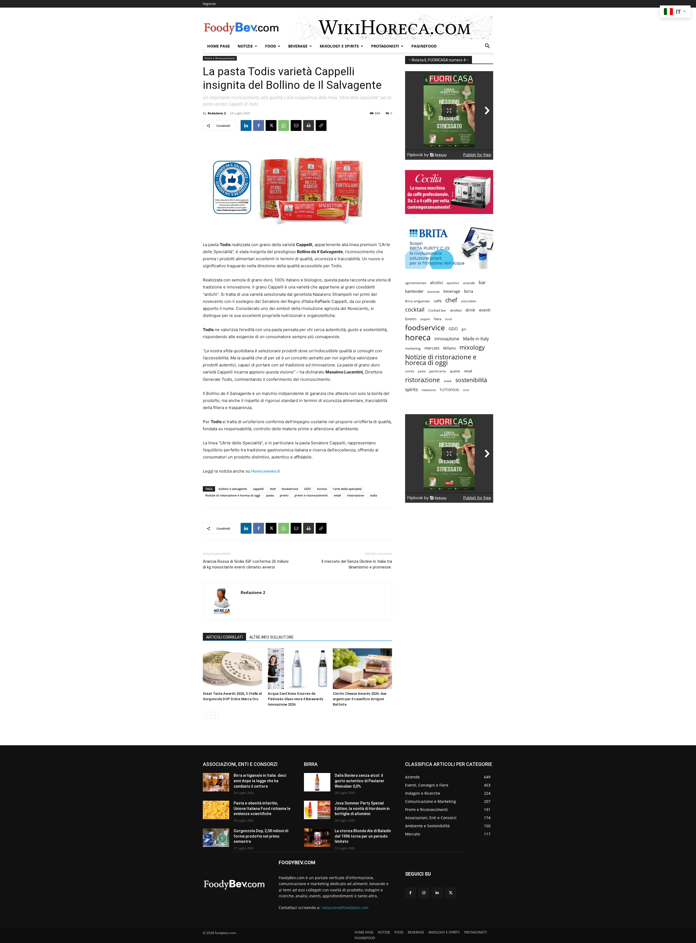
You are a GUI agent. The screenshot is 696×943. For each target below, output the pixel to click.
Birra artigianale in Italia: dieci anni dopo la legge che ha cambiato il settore (260, 780)
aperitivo (453, 283)
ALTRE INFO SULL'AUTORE (271, 637)
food (448, 319)
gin (464, 329)
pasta (270, 495)
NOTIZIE (245, 46)
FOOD (270, 46)
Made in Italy (476, 339)
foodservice (290, 489)
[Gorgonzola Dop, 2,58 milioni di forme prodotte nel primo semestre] (216, 837)
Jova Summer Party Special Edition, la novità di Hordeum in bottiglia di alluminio (362, 808)
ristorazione (355, 495)
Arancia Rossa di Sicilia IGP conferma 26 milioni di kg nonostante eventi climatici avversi (245, 564)
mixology (472, 347)
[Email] (296, 125)
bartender (414, 291)
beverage (451, 291)
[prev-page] (206, 715)
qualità (455, 371)
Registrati (209, 4)
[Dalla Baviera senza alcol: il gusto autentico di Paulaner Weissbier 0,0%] (317, 782)
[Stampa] (308, 125)
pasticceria (437, 371)
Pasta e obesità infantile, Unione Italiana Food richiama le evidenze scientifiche (262, 808)
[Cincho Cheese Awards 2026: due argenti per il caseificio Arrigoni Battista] (362, 668)
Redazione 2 (217, 113)
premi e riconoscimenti (311, 495)
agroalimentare (415, 283)
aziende (469, 283)
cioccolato (468, 301)
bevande (433, 292)
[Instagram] (423, 893)
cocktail (414, 309)
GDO (307, 489)
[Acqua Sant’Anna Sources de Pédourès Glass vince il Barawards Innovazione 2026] (297, 668)
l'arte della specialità (347, 489)
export (425, 319)
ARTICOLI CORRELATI (224, 637)
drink (470, 310)
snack (448, 381)
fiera (437, 319)
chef (273, 489)
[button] (487, 46)
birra (468, 291)
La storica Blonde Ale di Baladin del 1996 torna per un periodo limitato (363, 836)
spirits (411, 389)
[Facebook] (258, 125)
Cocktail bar (437, 310)
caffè (438, 300)
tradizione (429, 390)
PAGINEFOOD (424, 46)
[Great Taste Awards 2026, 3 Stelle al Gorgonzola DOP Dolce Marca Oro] (232, 668)
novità (409, 371)
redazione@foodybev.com (344, 907)
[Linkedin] (246, 125)
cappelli (258, 489)
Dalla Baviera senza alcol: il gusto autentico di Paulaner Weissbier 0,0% (359, 780)
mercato (431, 348)
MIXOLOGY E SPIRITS (339, 46)
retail (337, 495)
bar (482, 282)
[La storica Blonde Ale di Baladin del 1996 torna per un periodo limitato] (317, 837)
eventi (484, 310)
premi (284, 495)
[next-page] (215, 715)
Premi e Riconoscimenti (219, 58)
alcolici (436, 282)
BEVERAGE (297, 46)
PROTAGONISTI (385, 46)
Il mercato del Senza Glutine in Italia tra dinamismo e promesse (356, 564)
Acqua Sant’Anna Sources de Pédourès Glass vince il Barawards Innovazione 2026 (295, 698)
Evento (411, 318)
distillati (456, 310)
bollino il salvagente (233, 489)
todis (373, 495)
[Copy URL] (321, 125)
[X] (271, 125)
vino (466, 390)
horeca (322, 489)
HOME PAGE (218, 46)
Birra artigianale (417, 301)
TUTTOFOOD (449, 390)
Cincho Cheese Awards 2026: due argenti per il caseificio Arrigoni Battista (359, 698)
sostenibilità (471, 380)
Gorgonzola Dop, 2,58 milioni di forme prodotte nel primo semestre (261, 836)
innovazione (446, 339)
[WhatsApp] (283, 125)
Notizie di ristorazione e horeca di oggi (232, 495)
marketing (413, 348)
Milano (449, 348)
